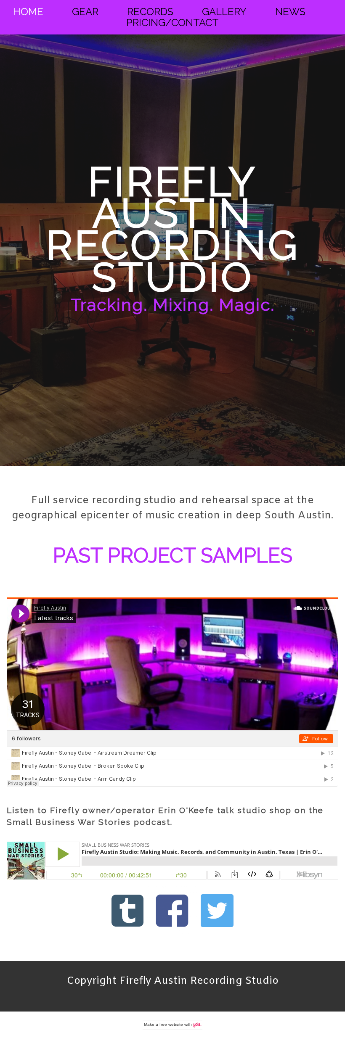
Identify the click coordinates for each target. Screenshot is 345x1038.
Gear (85, 11)
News (290, 11)
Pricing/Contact (172, 22)
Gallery (224, 11)
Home (28, 11)
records (150, 11)
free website (171, 1024)
